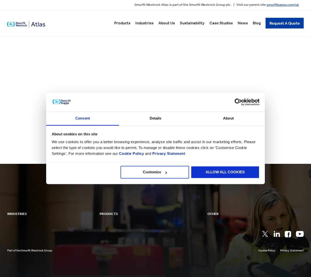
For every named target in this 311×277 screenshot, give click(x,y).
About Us (166, 22)
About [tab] (228, 118)
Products (122, 22)
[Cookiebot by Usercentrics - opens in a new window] (238, 102)
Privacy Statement (168, 153)
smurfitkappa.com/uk (283, 5)
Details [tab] (156, 118)
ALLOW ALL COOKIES (225, 172)
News (243, 22)
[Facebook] (288, 234)
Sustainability (192, 22)
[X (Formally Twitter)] (265, 234)
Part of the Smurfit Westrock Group (29, 250)
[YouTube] (300, 234)
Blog (257, 22)
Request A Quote (284, 23)
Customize (152, 172)
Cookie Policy (131, 153)
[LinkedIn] (277, 234)
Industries (144, 22)
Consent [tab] (82, 118)
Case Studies (221, 22)
